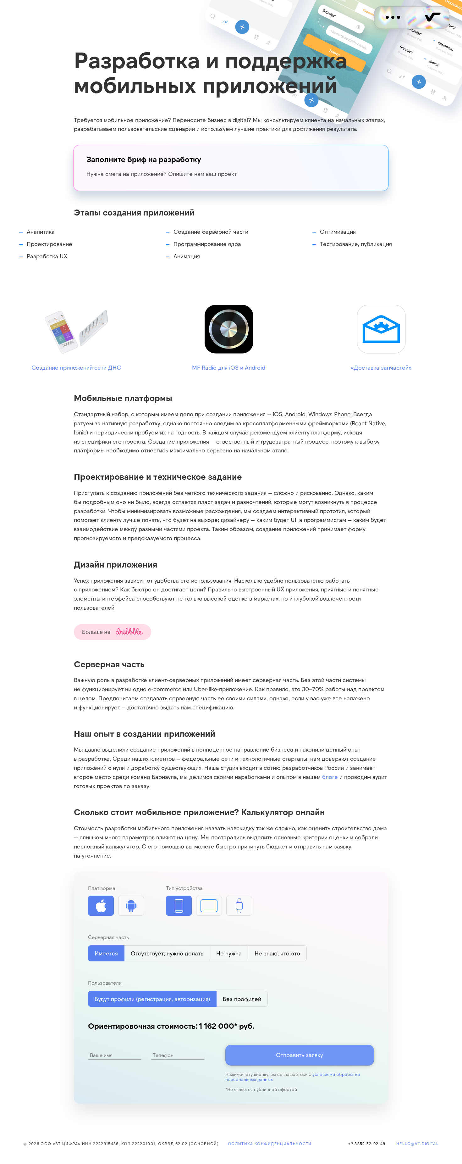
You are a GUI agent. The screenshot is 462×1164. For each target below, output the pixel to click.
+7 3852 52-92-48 (366, 1143)
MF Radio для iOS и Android (228, 367)
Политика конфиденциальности (270, 1143)
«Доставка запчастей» (381, 367)
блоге (330, 776)
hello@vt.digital (417, 1143)
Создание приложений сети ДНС (76, 367)
